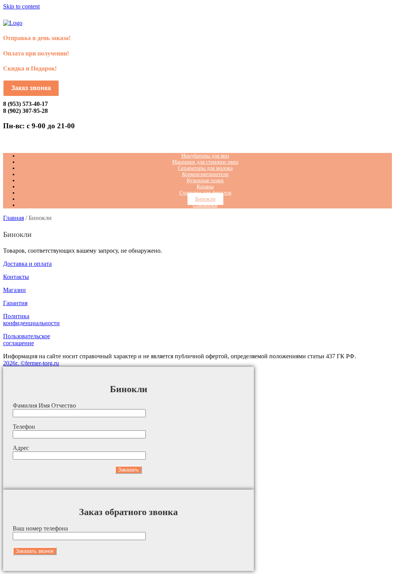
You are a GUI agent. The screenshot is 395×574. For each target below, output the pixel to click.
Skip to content (21, 6)
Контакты (16, 277)
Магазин (14, 290)
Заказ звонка (31, 88)
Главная (13, 218)
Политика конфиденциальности (31, 319)
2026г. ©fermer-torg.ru (31, 363)
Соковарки (205, 205)
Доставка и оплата (27, 263)
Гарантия (15, 303)
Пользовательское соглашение (26, 339)
